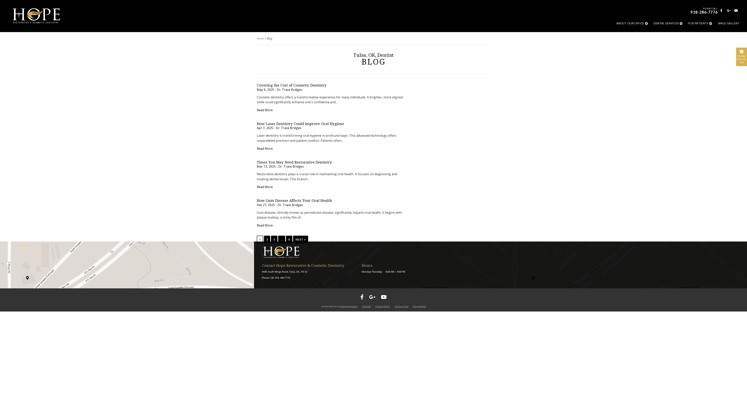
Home (260, 38)
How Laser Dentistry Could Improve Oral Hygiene (300, 124)
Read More (265, 110)
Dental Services (666, 23)
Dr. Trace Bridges (289, 90)
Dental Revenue (349, 306)
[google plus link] (728, 10)
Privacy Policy (382, 306)
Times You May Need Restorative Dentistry (294, 162)
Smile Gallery (728, 23)
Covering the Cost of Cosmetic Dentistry (292, 85)
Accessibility (419, 306)
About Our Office (630, 23)
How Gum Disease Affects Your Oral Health (294, 201)
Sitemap (366, 306)
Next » (300, 239)
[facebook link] (721, 10)
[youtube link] (736, 10)
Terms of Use (402, 306)
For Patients (698, 23)
